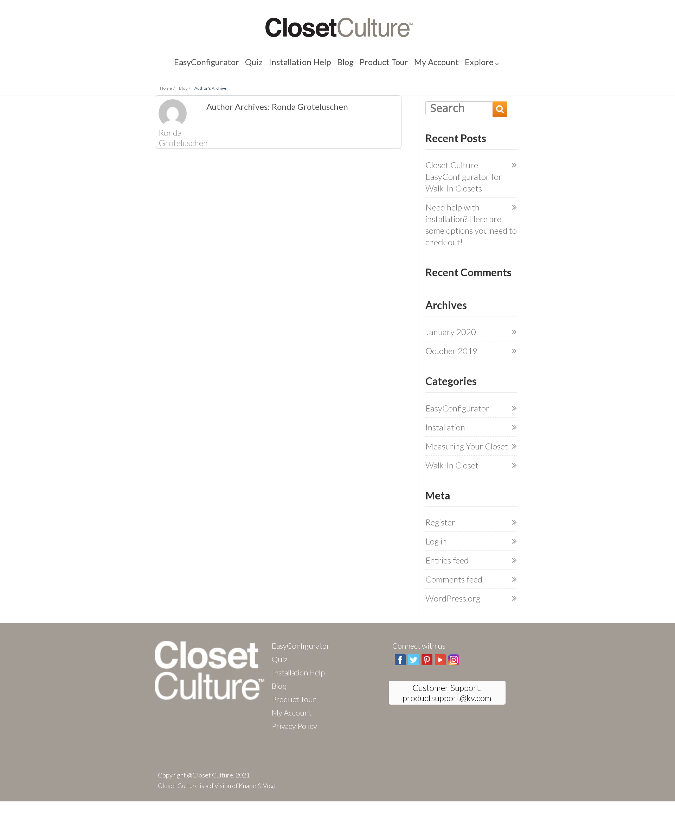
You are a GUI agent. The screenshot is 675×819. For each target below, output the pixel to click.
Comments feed (453, 579)
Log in (436, 541)
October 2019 (451, 351)
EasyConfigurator (240, 63)
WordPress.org (452, 598)
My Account (409, 63)
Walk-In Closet (451, 465)
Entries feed (447, 560)
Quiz (275, 63)
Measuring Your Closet (466, 446)
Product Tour (370, 63)
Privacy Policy (294, 726)
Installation (445, 427)
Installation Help (308, 63)
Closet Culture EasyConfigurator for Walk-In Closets (463, 176)
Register (440, 522)
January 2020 (450, 332)
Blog (341, 63)
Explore (441, 63)
